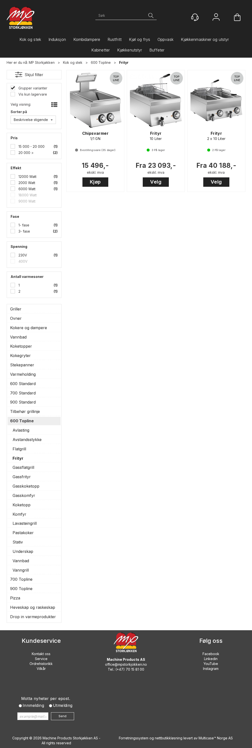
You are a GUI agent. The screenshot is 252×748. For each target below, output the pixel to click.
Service (41, 659)
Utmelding (63, 705)
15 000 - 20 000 (31, 146)
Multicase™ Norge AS (216, 738)
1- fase (23, 225)
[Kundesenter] (195, 17)
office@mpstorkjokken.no (126, 664)
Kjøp (95, 182)
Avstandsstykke (27, 439)
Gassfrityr (22, 476)
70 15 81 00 (135, 669)
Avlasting (21, 430)
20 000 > (25, 153)
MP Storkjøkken (42, 62)
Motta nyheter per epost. (45, 698)
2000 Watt (26, 183)
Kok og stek (30, 39)
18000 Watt (27, 195)
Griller (15, 308)
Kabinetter (100, 50)
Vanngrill (21, 570)
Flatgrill (19, 448)
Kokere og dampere (28, 327)
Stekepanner (22, 364)
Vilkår (41, 668)
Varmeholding (23, 374)
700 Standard (23, 393)
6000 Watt (26, 189)
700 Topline (21, 579)
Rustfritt (115, 39)
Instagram (211, 668)
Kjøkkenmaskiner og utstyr (205, 39)
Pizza (15, 597)
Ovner (16, 318)
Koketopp (22, 504)
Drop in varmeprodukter (33, 616)
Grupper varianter (32, 88)
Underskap (23, 551)
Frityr (123, 62)
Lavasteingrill (25, 523)
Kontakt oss (41, 654)
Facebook (211, 654)
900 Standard (23, 402)
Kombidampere (86, 39)
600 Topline (101, 62)
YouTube (211, 664)
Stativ (18, 542)
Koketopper (21, 346)
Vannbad (18, 337)
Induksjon (57, 39)
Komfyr (19, 514)
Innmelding (33, 705)
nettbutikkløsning (168, 738)
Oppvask (165, 39)
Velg (155, 182)
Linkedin (211, 659)
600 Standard (23, 383)
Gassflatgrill (23, 467)
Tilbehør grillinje (25, 411)
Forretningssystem (133, 738)
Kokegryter (20, 355)
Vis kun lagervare (32, 94)
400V (22, 261)
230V (22, 255)
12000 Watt (26, 176)
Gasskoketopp (26, 486)
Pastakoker (23, 532)
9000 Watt (26, 201)
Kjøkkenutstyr (129, 50)
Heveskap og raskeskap (32, 607)
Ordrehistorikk (41, 664)
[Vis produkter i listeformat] (54, 105)
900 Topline (21, 588)
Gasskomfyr (24, 495)
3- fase (23, 231)
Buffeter (156, 50)
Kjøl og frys (139, 39)
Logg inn (216, 17)
